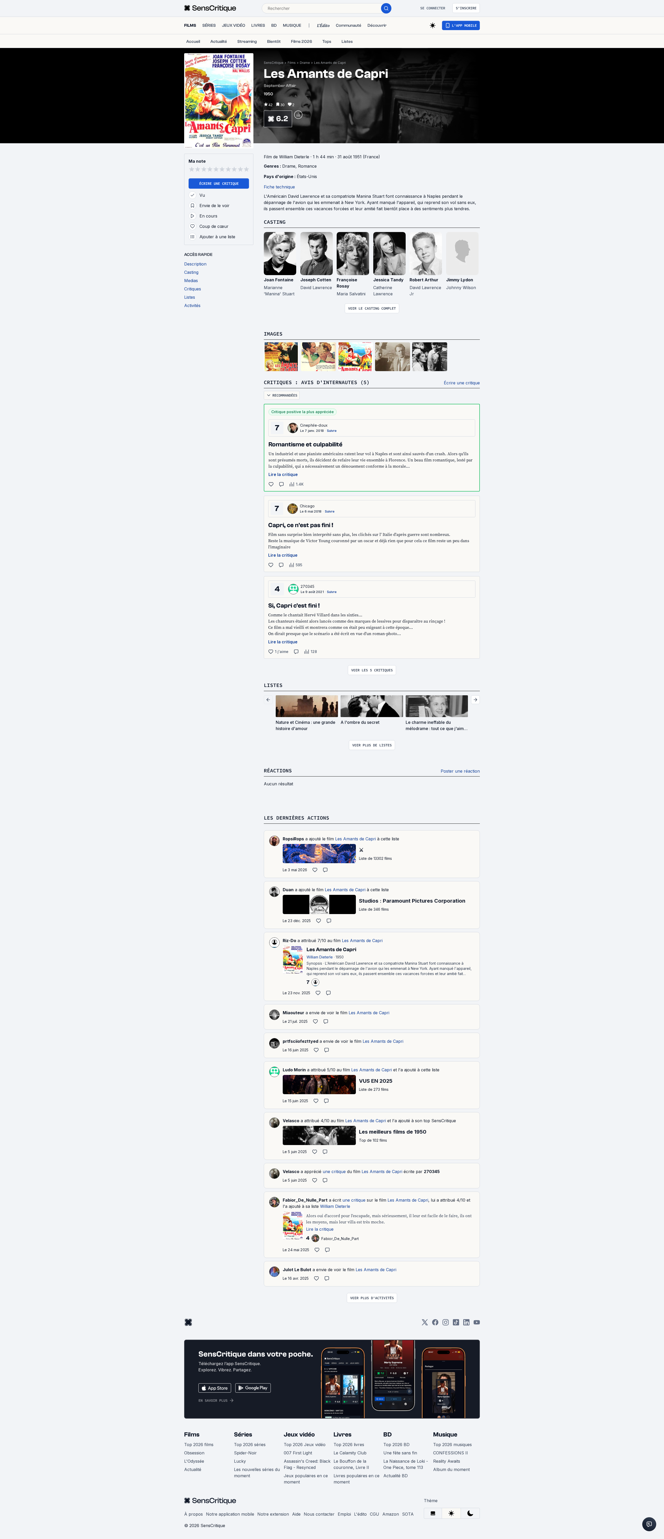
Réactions (278, 770)
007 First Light (298, 1452)
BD (387, 1434)
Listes (273, 685)
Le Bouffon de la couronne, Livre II (351, 1464)
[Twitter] (425, 1324)
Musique (445, 1434)
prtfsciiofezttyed (300, 1041)
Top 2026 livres (349, 1444)
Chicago (307, 506)
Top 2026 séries (250, 1444)
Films (292, 63)
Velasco (291, 1120)
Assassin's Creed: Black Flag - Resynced (307, 1464)
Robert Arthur (424, 279)
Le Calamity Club (350, 1452)
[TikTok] (456, 1324)
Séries (243, 1434)
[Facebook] (435, 1324)
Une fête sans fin (400, 1452)
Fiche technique (279, 186)
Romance (307, 166)
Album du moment (451, 1469)
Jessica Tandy (388, 279)
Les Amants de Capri (330, 63)
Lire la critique (283, 474)
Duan (288, 889)
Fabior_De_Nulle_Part (305, 1200)
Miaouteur (293, 1012)
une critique (334, 1171)
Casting (275, 222)
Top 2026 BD (396, 1444)
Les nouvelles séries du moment (257, 1472)
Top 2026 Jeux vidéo (305, 1444)
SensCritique (273, 63)
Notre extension (273, 1514)
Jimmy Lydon (459, 279)
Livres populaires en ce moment (356, 1478)
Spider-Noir (245, 1452)
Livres (342, 1434)
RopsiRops (293, 838)
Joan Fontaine (278, 279)
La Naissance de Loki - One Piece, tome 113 (405, 1464)
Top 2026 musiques (452, 1444)
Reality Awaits (446, 1461)
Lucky (240, 1461)
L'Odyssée (194, 1461)
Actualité (192, 1469)
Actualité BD (395, 1475)
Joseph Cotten (315, 279)
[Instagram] (445, 1324)
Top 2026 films (198, 1444)
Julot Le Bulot (297, 1269)
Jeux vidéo (299, 1434)
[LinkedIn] (466, 1324)
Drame (305, 63)
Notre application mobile (230, 1514)
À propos (193, 1514)
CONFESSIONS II (450, 1452)
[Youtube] (477, 1324)
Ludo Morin (294, 1069)
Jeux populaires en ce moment (306, 1478)
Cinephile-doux (314, 425)
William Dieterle (335, 1206)
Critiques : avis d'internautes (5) (317, 382)
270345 (307, 586)
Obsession (194, 1452)
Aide (296, 1514)
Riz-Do (289, 940)
